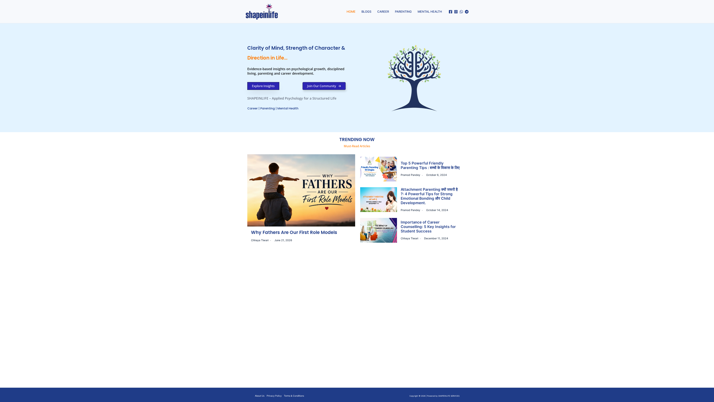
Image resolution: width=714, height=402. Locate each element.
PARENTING (403, 11)
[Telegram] (467, 12)
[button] (263, 86)
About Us (259, 395)
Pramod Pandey (410, 174)
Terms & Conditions (294, 395)
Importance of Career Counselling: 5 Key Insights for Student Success (428, 226)
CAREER (383, 11)
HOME (351, 11)
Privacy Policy (274, 395)
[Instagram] (456, 12)
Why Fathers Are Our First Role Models (294, 232)
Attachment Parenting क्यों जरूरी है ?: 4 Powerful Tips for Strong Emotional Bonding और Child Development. (429, 196)
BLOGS (366, 11)
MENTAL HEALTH (430, 11)
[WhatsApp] (461, 12)
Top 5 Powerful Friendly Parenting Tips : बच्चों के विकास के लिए (430, 165)
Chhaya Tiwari (259, 240)
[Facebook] (450, 12)
